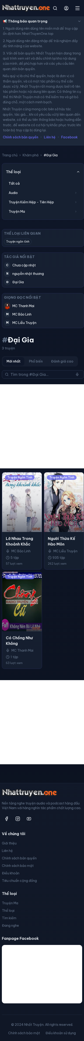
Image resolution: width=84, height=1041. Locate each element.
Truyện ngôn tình (17, 241)
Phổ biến (36, 361)
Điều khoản (10, 873)
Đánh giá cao (62, 361)
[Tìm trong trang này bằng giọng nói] (77, 374)
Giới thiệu (9, 843)
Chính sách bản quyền (20, 137)
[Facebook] (6, 818)
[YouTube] (29, 818)
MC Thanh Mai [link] (22, 650)
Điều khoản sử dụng (61, 1033)
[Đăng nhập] (66, 8)
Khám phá (30, 155)
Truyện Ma (10, 903)
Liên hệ (50, 137)
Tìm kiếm (9, 918)
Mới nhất (14, 361)
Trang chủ (10, 155)
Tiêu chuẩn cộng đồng (19, 881)
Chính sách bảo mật (18, 866)
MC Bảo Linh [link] (21, 551)
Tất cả (14, 183)
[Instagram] (17, 818)
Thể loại (8, 910)
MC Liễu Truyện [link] (65, 551)
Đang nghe (10, 925)
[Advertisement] (42, 426)
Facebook (69, 137)
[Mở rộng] (76, 193)
